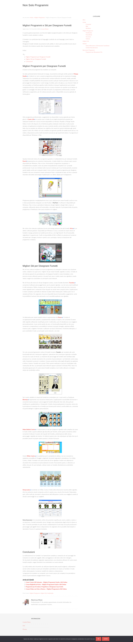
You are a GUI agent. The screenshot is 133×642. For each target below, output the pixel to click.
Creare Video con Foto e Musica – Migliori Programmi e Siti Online (46, 589)
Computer (88, 24)
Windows (88, 28)
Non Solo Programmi (35, 5)
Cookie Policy (27, 622)
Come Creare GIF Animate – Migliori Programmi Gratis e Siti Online (46, 582)
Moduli (85, 43)
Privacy (25, 629)
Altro (84, 20)
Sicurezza (88, 36)
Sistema (88, 38)
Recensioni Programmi (89, 50)
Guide (84, 22)
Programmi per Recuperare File (94, 52)
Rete (87, 26)
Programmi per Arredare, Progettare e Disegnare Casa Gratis (44, 587)
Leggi (106, 639)
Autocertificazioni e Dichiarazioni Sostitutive (97, 45)
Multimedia (50, 593)
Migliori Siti (43, 593)
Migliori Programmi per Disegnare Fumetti (38, 57)
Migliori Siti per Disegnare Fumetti (36, 59)
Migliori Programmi (35, 593)
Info (24, 625)
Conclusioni (29, 61)
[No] (131, 639)
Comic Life (31, 119)
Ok (98, 639)
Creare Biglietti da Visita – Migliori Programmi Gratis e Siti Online (46, 584)
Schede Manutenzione (92, 47)
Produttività (89, 34)
